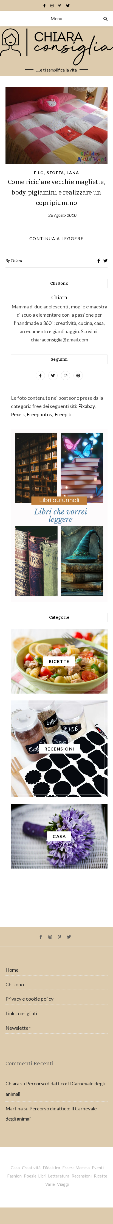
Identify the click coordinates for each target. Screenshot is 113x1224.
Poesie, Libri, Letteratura (46, 1175)
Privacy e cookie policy (29, 999)
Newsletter (17, 1028)
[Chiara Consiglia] (56, 51)
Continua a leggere (56, 238)
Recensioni (82, 1175)
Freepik (63, 414)
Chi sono (14, 984)
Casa (15, 1167)
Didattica (51, 1167)
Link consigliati (21, 1013)
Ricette (100, 1175)
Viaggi (63, 1184)
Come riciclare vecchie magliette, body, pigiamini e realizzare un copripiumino (56, 192)
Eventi (98, 1167)
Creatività (31, 1167)
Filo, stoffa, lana (56, 172)
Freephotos (39, 414)
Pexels (18, 414)
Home (12, 970)
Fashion (14, 1175)
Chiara (16, 260)
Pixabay (86, 406)
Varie (50, 1184)
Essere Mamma (76, 1167)
